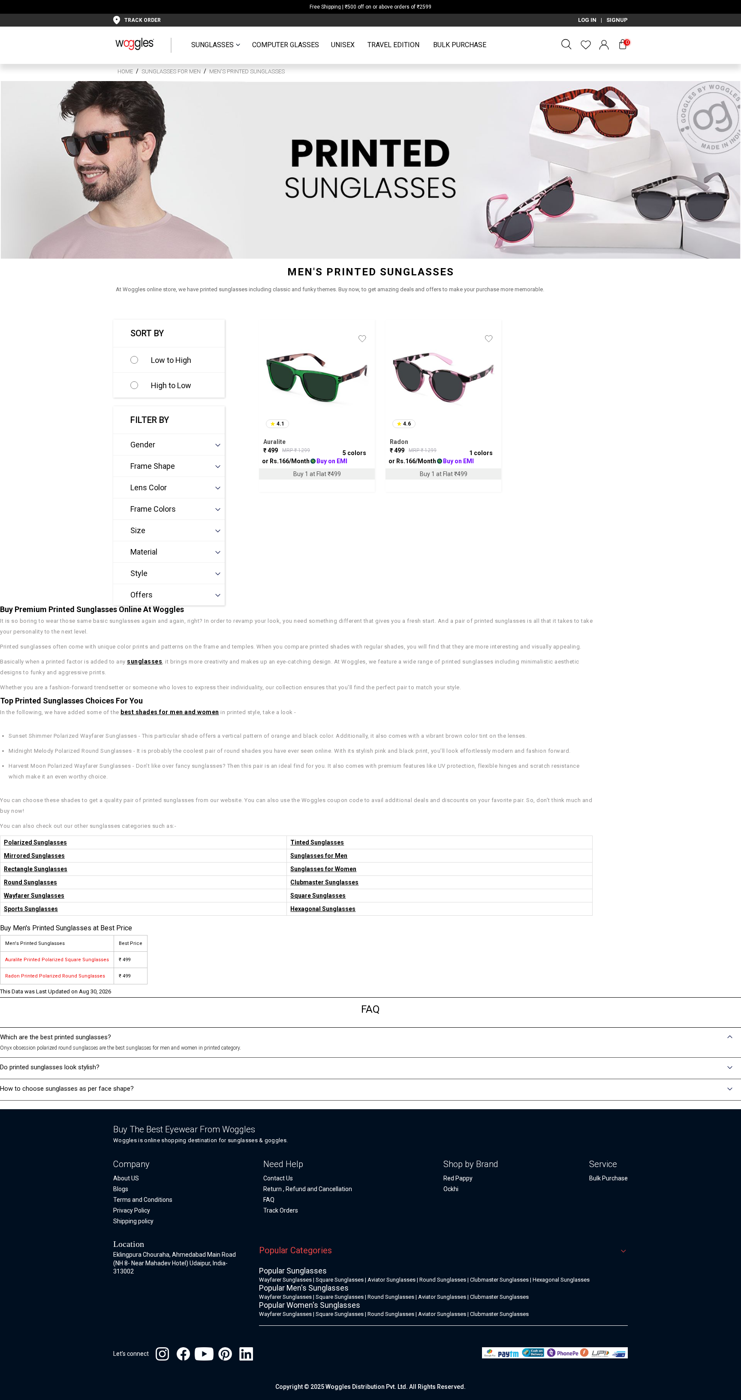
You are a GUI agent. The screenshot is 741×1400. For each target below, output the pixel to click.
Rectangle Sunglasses (35, 869)
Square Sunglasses (318, 895)
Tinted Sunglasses (317, 842)
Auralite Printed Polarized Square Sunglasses (57, 959)
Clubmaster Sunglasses (324, 882)
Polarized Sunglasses (35, 842)
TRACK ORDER (142, 20)
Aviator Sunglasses (391, 1279)
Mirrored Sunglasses (34, 855)
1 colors (481, 453)
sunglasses (144, 661)
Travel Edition (393, 45)
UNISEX (343, 45)
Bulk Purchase (459, 45)
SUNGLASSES (212, 45)
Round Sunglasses (30, 882)
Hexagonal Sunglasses (322, 908)
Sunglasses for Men (171, 71)
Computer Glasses (285, 45)
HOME (125, 71)
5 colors (354, 453)
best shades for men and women (169, 712)
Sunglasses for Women (323, 869)
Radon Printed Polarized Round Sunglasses (55, 976)
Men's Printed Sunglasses (247, 71)
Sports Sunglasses (31, 908)
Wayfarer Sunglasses (34, 895)
